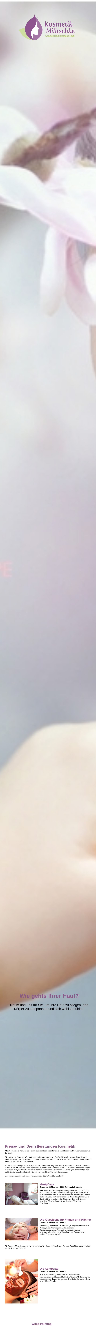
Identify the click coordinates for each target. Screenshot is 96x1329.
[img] (48, 565)
